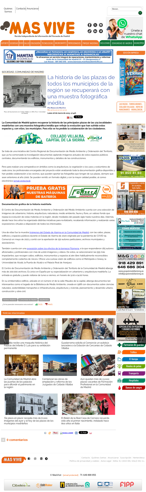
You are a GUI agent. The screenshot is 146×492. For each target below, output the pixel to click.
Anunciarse (32, 8)
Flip (70, 117)
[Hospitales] (131, 380)
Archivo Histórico (9, 300)
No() (50, 304)
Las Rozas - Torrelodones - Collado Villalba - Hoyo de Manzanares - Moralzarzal (131, 106)
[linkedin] (95, 32)
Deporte (5, 43)
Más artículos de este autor (57, 110)
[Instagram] (101, 26)
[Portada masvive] (131, 77)
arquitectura (44, 300)
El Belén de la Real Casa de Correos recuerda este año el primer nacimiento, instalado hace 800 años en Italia (85, 421)
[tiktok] (89, 32)
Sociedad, (8, 71)
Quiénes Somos (8, 10)
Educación (35, 43)
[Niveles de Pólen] (131, 366)
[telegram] (101, 32)
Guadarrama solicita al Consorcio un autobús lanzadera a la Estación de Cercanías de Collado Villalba (86, 345)
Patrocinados (74, 43)
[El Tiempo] (131, 359)
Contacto (21, 8)
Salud (27, 43)
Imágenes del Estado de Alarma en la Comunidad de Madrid (59, 232)
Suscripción (125, 457)
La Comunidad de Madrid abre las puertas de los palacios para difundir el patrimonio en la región (20, 383)
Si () (40, 304)
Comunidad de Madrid (122, 43)
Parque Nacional (90, 43)
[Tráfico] (131, 352)
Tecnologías (47, 43)
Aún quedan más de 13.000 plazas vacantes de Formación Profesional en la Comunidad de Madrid (96, 383)
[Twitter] (95, 26)
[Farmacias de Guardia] (131, 345)
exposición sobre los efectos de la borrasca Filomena (53, 248)
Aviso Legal (106, 461)
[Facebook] (89, 26)
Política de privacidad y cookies (84, 461)
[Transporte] (131, 373)
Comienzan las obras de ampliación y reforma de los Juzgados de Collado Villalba (57, 382)
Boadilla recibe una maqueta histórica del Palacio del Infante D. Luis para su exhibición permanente (27, 345)
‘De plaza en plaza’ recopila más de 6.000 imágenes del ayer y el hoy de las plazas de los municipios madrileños (28, 421)
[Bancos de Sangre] (131, 388)
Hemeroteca (138, 457)
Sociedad (14, 43)
